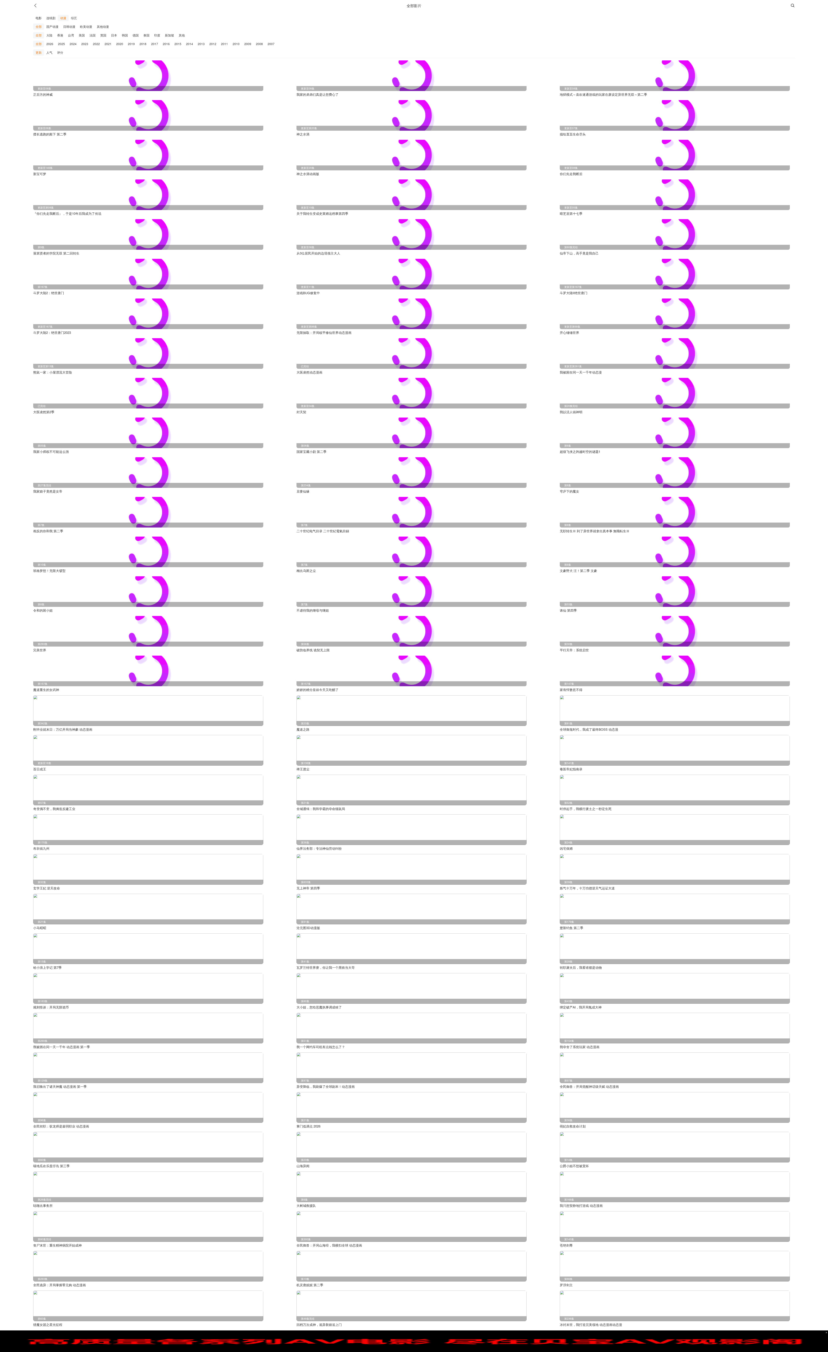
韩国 (125, 35)
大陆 (49, 35)
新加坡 (169, 35)
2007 (271, 44)
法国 (92, 35)
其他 (182, 35)
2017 (154, 44)
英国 (103, 35)
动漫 (63, 18)
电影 (39, 18)
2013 (201, 44)
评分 (60, 52)
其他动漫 (103, 26)
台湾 (71, 35)
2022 (96, 44)
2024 (73, 44)
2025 (61, 44)
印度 (157, 35)
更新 (39, 52)
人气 (49, 52)
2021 (108, 44)
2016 (166, 44)
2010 (236, 44)
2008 (259, 44)
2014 (189, 44)
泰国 (146, 35)
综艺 (74, 18)
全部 (39, 26)
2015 (177, 44)
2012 (212, 44)
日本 (114, 35)
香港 (60, 35)
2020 (119, 44)
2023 (84, 44)
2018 (143, 44)
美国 (82, 35)
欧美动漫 (86, 26)
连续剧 (50, 18)
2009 (247, 44)
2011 (224, 44)
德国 (136, 35)
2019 (131, 44)
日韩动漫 (69, 26)
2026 (49, 44)
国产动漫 (52, 26)
